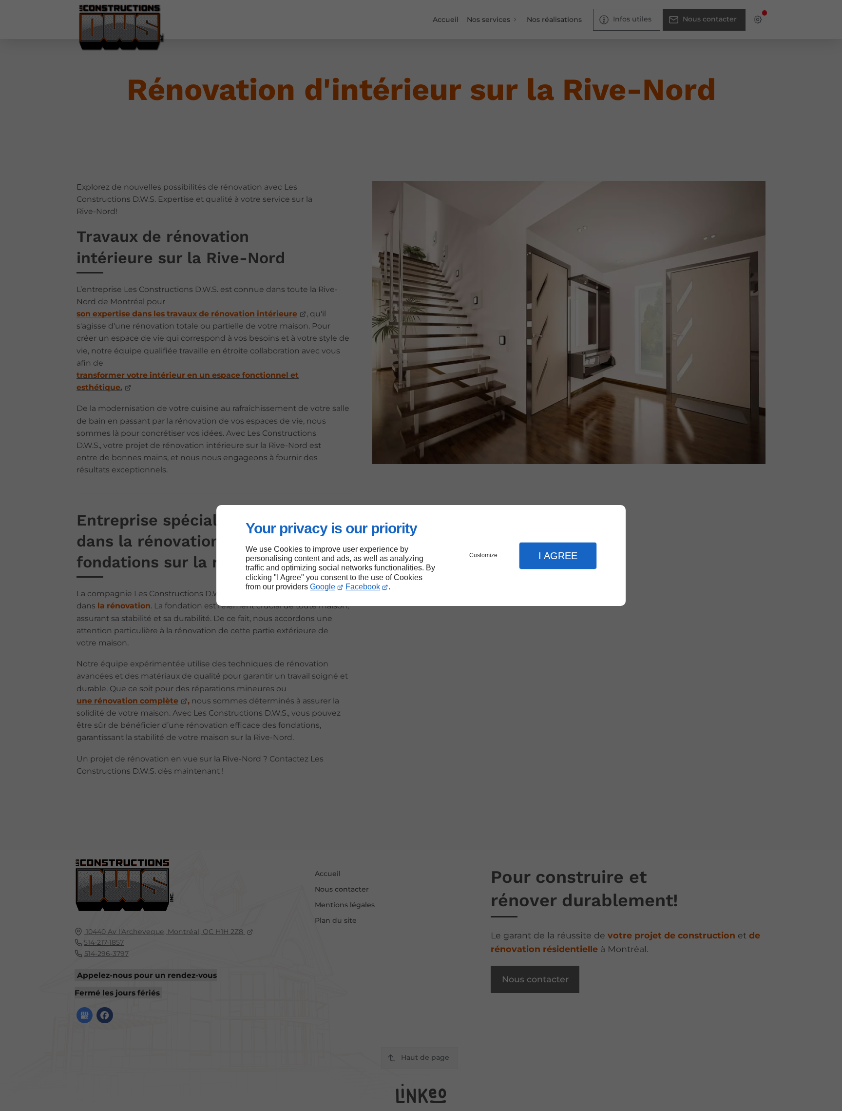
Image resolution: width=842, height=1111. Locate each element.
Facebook (362, 587)
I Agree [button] (557, 555)
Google (322, 587)
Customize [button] (483, 555)
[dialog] (421, 555)
